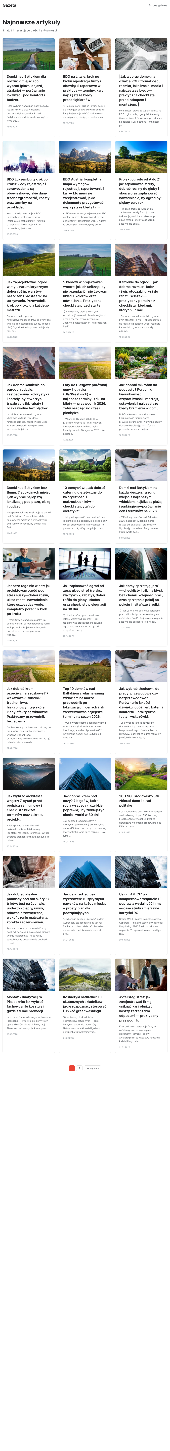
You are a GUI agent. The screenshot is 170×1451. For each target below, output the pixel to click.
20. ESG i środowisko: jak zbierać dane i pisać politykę (139, 800)
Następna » (92, 1068)
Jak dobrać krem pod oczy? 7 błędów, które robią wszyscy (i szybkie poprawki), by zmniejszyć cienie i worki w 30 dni (83, 805)
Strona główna (158, 5)
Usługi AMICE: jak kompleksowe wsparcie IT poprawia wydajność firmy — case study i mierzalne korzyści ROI (140, 903)
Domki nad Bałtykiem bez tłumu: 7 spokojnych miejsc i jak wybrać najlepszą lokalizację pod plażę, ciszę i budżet (28, 497)
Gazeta (9, 5)
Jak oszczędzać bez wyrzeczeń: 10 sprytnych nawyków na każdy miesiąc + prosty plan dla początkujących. (85, 903)
